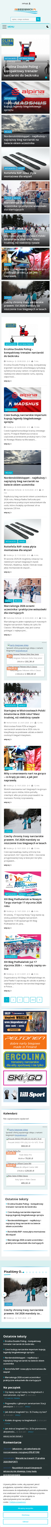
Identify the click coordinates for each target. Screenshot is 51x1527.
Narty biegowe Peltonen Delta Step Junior (25, 658)
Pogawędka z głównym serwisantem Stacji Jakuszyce (24, 1405)
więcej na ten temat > (13, 1436)
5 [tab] (36, 1272)
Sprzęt (21, 168)
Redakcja (10, 361)
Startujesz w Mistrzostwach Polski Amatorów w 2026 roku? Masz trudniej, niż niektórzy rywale (24, 239)
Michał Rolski (11, 722)
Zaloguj (25, 3)
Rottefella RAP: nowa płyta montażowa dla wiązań (20, 174)
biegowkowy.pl (21, 650)
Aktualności (10, 58)
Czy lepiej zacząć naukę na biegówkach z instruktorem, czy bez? (23, 1394)
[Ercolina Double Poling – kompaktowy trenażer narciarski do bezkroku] (22, 334)
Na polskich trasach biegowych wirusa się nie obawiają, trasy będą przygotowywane (22, 1471)
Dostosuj (25, 1515)
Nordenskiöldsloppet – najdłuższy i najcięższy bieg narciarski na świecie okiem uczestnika (25, 140)
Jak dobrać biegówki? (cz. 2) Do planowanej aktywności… (24, 1430)
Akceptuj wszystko (25, 1508)
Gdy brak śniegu (26, 58)
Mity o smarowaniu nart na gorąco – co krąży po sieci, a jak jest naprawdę (25, 272)
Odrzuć (25, 1521)
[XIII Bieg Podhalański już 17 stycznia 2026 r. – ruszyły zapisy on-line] (22, 946)
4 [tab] (33, 1272)
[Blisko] (48, 1477)
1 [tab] (46, 78)
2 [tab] (26, 1272)
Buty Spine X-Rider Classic (25, 1179)
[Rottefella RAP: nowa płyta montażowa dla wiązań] (22, 531)
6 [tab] (39, 1272)
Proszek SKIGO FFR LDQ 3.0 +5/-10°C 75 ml (25, 1142)
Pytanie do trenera (12, 1398)
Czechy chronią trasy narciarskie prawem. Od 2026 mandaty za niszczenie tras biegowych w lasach (25, 306)
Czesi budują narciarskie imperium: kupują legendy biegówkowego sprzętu (25, 106)
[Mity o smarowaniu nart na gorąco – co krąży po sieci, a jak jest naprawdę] (22, 758)
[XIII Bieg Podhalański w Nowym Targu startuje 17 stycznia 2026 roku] (22, 883)
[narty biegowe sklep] (18, 645)
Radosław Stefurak (14, 490)
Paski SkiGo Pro (25, 1155)
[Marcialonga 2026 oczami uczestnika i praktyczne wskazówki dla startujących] (22, 590)
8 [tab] (46, 1272)
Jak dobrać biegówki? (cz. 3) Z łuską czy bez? (26, 1411)
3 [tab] (30, 1272)
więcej (7, 381)
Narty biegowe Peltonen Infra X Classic (25, 670)
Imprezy (8, 198)
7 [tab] (42, 1272)
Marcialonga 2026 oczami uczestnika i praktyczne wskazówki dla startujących (25, 206)
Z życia (8, 298)
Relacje (8, 132)
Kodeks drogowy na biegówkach (20, 1420)
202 (33, 1000)
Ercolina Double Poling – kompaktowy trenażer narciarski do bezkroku (22, 71)
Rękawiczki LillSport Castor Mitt (25, 1167)
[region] (25, 1501)
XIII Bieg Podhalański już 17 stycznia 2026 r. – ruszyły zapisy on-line (25, 965)
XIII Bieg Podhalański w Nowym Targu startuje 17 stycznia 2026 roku (23, 902)
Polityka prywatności (17, 1502)
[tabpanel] (25, 58)
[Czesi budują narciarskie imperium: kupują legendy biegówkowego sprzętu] (22, 399)
